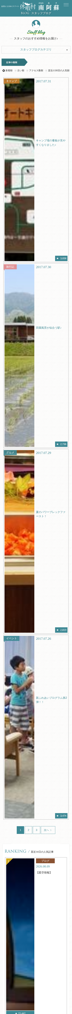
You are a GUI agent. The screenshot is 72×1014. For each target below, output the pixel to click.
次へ (47, 830)
